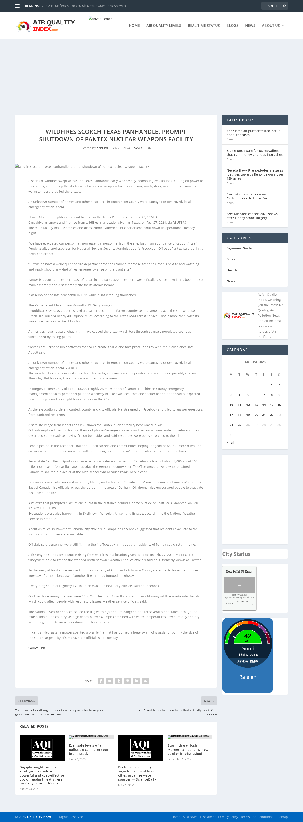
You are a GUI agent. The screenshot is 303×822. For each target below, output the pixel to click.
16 (279, 405)
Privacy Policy (228, 817)
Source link (36, 648)
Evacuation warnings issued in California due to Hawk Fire (249, 196)
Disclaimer (208, 817)
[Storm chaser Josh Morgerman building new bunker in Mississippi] (190, 737)
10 (231, 405)
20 (256, 415)
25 (239, 425)
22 (271, 415)
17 (231, 415)
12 (248, 405)
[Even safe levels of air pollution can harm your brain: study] (91, 737)
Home (134, 26)
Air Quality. (249, 571)
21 (264, 415)
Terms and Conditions (256, 817)
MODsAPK (190, 817)
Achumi (102, 148)
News (250, 26)
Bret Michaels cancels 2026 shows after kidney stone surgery (252, 216)
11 (239, 405)
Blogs (232, 26)
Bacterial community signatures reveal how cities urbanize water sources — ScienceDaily (137, 773)
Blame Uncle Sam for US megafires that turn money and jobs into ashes (255, 152)
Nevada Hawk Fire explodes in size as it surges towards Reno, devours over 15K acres (255, 174)
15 (271, 405)
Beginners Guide (239, 248)
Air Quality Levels (163, 26)
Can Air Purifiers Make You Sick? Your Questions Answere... (85, 6)
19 (248, 415)
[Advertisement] (151, 72)
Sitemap (282, 817)
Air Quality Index (39, 817)
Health (232, 270)
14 (264, 405)
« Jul (230, 442)
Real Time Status (204, 26)
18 (239, 415)
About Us (271, 26)
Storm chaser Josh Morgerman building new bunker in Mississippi (188, 749)
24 (231, 425)
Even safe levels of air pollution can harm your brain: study (89, 749)
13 (256, 405)
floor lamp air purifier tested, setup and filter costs (254, 133)
